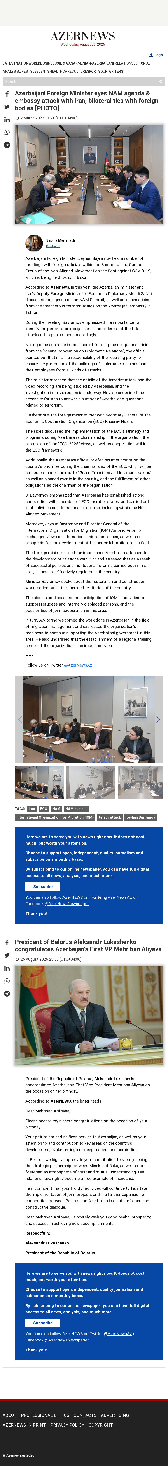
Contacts (85, 1415)
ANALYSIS (11, 71)
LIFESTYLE (27, 71)
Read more (53, 246)
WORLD (34, 63)
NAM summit (76, 809)
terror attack (110, 817)
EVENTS (42, 71)
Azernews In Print (24, 1425)
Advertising (115, 1415)
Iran (32, 809)
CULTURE (79, 71)
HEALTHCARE (60, 71)
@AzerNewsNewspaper (67, 903)
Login (158, 55)
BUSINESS (48, 63)
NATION (22, 63)
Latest (9, 63)
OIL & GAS (65, 63)
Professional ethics (45, 1415)
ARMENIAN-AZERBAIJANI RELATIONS (103, 63)
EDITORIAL (142, 63)
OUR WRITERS (111, 71)
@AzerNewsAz (78, 665)
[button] (7, 94)
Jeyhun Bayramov (140, 817)
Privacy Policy (67, 1425)
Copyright (101, 1425)
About (10, 1415)
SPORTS (93, 71)
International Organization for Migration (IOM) (55, 817)
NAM (56, 809)
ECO (43, 809)
